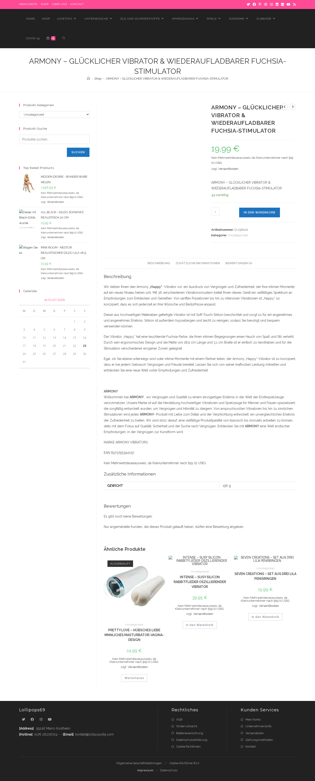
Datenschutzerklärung (191, 740)
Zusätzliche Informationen (197, 263)
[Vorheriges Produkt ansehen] (284, 107)
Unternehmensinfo (258, 726)
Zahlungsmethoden (259, 740)
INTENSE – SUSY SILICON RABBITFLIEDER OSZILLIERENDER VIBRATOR (200, 582)
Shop (44, 4)
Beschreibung (159, 263)
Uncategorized (238, 235)
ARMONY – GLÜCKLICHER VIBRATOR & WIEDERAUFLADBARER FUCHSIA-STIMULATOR (167, 78)
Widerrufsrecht (186, 726)
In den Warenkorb (259, 212)
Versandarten (254, 733)
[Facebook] (254, 4)
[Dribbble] (266, 4)
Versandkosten (228, 169)
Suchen (78, 152)
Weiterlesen (134, 678)
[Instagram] (271, 4)
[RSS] (294, 4)
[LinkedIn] (277, 4)
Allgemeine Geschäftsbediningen (139, 763)
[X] (248, 4)
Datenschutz (169, 770)
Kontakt (77, 4)
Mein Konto (253, 719)
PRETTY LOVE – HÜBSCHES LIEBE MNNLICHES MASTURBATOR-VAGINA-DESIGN (134, 635)
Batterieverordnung (189, 733)
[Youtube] (50, 719)
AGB (179, 719)
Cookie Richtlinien (188, 746)
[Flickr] (282, 4)
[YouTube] (288, 4)
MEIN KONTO (28, 4)
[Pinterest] (260, 4)
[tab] (158, 263)
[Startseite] (88, 78)
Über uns (59, 4)
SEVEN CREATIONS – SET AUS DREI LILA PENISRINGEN (265, 576)
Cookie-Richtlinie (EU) (184, 763)
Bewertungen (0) (239, 263)
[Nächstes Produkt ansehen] (292, 107)
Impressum (145, 770)
